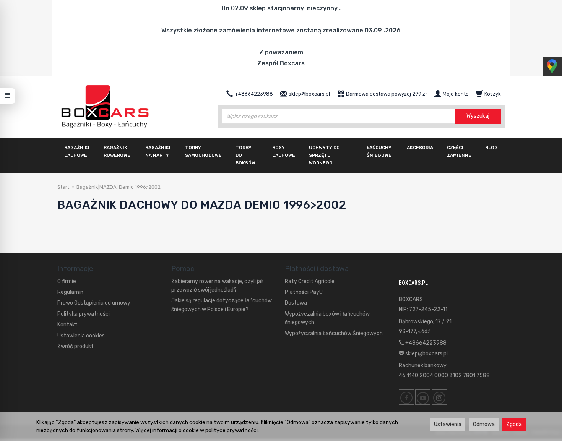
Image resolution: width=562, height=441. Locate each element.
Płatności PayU (304, 292)
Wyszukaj (477, 116)
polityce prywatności (231, 430)
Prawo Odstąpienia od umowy (93, 303)
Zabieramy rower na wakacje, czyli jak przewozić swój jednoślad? (217, 285)
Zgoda (514, 424)
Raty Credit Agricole (310, 281)
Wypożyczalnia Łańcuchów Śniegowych (334, 333)
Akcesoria (420, 147)
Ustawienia (447, 424)
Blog (491, 147)
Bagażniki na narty (158, 151)
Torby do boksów (245, 155)
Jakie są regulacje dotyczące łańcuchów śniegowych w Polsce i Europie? (221, 304)
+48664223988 (425, 343)
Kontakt (67, 324)
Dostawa (296, 303)
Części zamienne (459, 151)
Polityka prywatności (83, 314)
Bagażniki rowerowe (117, 151)
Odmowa (484, 424)
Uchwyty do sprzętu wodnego (324, 155)
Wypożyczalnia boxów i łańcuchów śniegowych (327, 318)
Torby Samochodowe (203, 151)
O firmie (66, 281)
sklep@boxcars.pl (426, 353)
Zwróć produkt (75, 346)
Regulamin (70, 292)
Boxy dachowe (283, 151)
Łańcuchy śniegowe (379, 151)
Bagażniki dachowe (76, 151)
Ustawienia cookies (81, 335)
